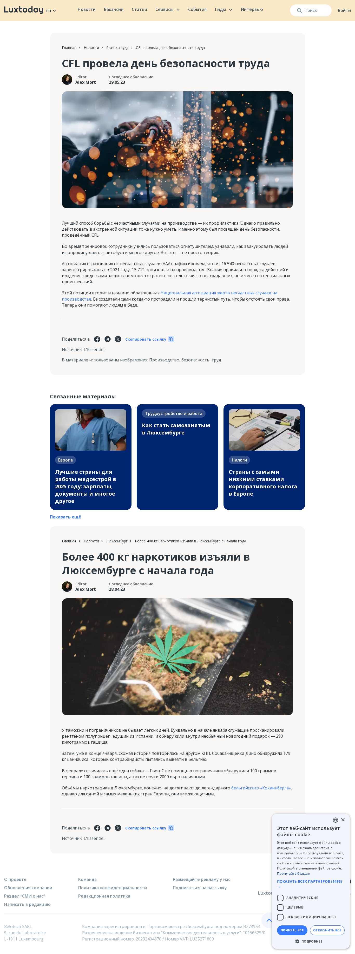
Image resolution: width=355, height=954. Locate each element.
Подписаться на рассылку (200, 888)
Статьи (139, 9)
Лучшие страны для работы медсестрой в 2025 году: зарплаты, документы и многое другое (85, 486)
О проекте (15, 879)
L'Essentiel (94, 349)
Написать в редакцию (27, 904)
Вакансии (113, 9)
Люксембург (117, 540)
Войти (344, 10)
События (197, 9)
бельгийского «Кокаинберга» (261, 788)
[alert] (311, 881)
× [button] (343, 820)
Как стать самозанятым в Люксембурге (176, 429)
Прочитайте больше (293, 873)
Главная (69, 47)
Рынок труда (117, 47)
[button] (311, 884)
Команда (87, 879)
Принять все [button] (292, 930)
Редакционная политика (104, 896)
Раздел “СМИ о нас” (24, 896)
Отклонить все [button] (327, 930)
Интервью (252, 9)
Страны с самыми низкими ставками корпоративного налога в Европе (263, 482)
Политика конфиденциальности (112, 888)
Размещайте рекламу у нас (201, 879)
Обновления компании (28, 888)
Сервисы (164, 9)
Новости (87, 9)
